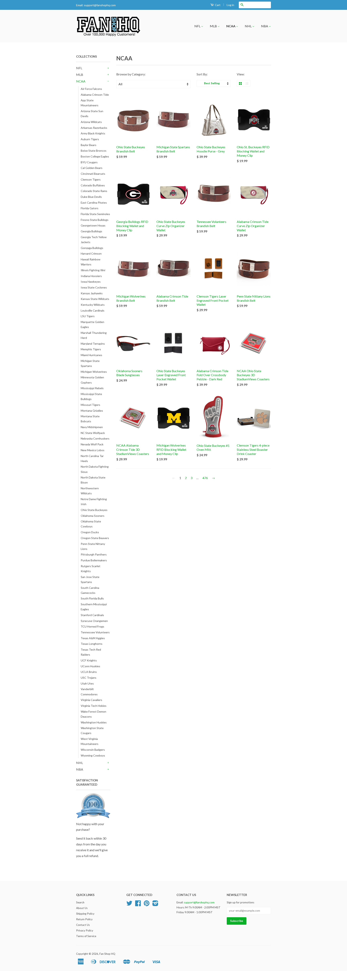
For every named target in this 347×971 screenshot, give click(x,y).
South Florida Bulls (92, 598)
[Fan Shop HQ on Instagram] (155, 904)
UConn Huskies (90, 666)
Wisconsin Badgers (93, 749)
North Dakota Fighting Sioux (95, 469)
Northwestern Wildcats (90, 491)
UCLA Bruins (89, 671)
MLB (213, 26)
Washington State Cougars (92, 730)
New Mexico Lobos (92, 450)
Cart (217, 5)
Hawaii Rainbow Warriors (90, 262)
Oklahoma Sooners (92, 515)
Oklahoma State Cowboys (91, 524)
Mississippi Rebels (92, 388)
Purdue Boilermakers (94, 560)
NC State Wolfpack (93, 433)
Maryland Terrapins (93, 343)
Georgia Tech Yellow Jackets (94, 239)
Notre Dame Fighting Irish (94, 501)
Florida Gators (89, 208)
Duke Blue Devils (91, 196)
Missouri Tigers (90, 404)
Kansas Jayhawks (92, 293)
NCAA (231, 26)
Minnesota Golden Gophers (92, 380)
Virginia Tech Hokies (93, 705)
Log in (230, 5)
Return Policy (84, 919)
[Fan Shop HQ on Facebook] (138, 904)
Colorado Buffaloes (93, 185)
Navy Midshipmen (92, 427)
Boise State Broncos (93, 150)
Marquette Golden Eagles (92, 324)
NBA (265, 26)
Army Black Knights (93, 133)
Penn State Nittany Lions (93, 546)
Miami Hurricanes (91, 355)
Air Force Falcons (91, 88)
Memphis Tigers (91, 349)
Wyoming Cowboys (93, 755)
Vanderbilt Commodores (89, 691)
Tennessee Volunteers (95, 632)
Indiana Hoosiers (91, 276)
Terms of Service (86, 936)
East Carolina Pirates (94, 202)
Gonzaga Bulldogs (92, 248)
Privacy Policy (84, 930)
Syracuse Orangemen (94, 621)
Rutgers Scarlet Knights (90, 568)
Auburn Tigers (90, 139)
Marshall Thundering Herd (94, 335)
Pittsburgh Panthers (94, 554)
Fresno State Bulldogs (94, 219)
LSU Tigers (88, 316)
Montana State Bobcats (90, 418)
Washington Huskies (94, 722)
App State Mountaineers (89, 103)
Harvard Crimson (91, 253)
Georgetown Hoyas (93, 225)
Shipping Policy (85, 913)
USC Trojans (88, 677)
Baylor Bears (88, 145)
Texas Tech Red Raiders (91, 652)
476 (205, 478)
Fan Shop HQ (107, 953)
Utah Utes (87, 683)
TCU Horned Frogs (92, 626)
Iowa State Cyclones (94, 287)
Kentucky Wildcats (93, 304)
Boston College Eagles (95, 156)
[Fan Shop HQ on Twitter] (129, 904)
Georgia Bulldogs (91, 231)
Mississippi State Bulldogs (91, 396)
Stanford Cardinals (92, 615)
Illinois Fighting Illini (93, 270)
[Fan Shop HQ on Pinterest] (147, 904)
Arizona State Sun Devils (92, 113)
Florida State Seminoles (95, 214)
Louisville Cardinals (92, 310)
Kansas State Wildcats (95, 299)
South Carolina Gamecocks (90, 590)
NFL (197, 26)
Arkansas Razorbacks (94, 127)
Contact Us (83, 924)
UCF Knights (89, 660)
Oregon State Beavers (95, 538)
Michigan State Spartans (90, 363)
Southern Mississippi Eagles (94, 606)
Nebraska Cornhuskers (95, 438)
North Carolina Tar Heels (92, 458)
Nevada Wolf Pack (92, 444)
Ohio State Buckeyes (94, 510)
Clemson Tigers (91, 179)
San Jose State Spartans (90, 579)
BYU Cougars (89, 162)
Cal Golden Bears (91, 168)
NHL (248, 26)
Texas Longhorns (91, 643)
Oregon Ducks (90, 532)
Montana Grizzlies (92, 410)
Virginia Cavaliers (91, 700)
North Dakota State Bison (93, 480)
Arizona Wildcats (91, 122)
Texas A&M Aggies (93, 638)
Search (80, 902)
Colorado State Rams (94, 191)
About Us (82, 908)
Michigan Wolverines (94, 371)
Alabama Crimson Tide (95, 94)
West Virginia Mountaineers (89, 741)
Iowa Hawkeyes (91, 281)
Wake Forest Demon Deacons (93, 714)
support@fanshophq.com (100, 5)
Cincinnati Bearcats (93, 173)
